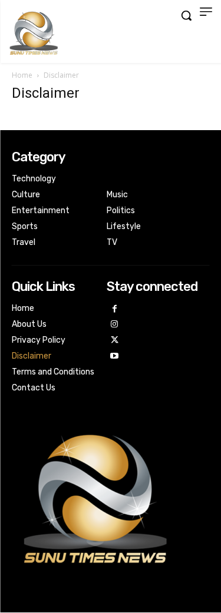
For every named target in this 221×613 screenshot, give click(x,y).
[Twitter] (115, 341)
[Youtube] (115, 357)
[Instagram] (115, 325)
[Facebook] (115, 309)
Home (22, 75)
